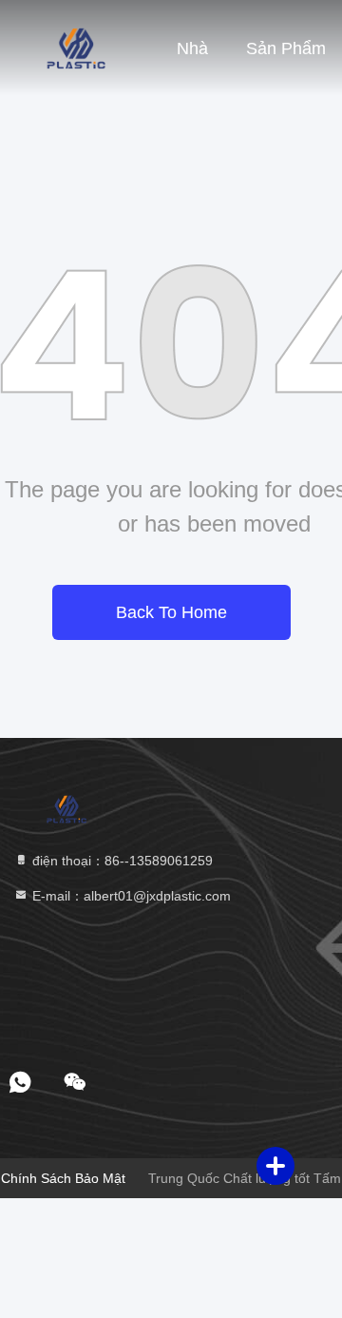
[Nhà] (76, 47)
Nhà (192, 48)
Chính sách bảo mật (63, 1178)
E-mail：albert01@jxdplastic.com (129, 895)
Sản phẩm (286, 48)
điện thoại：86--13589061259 (120, 860)
